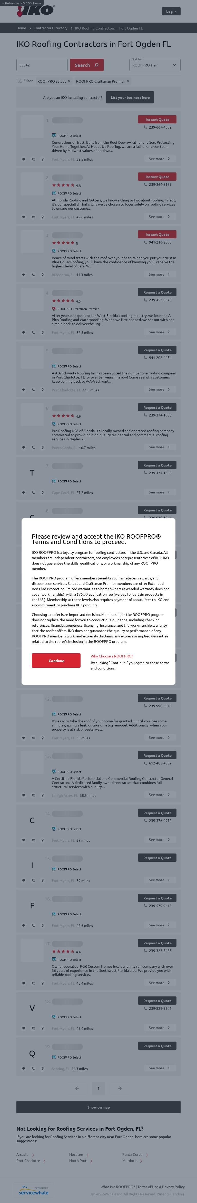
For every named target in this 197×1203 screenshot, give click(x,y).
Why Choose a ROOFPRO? (112, 656)
